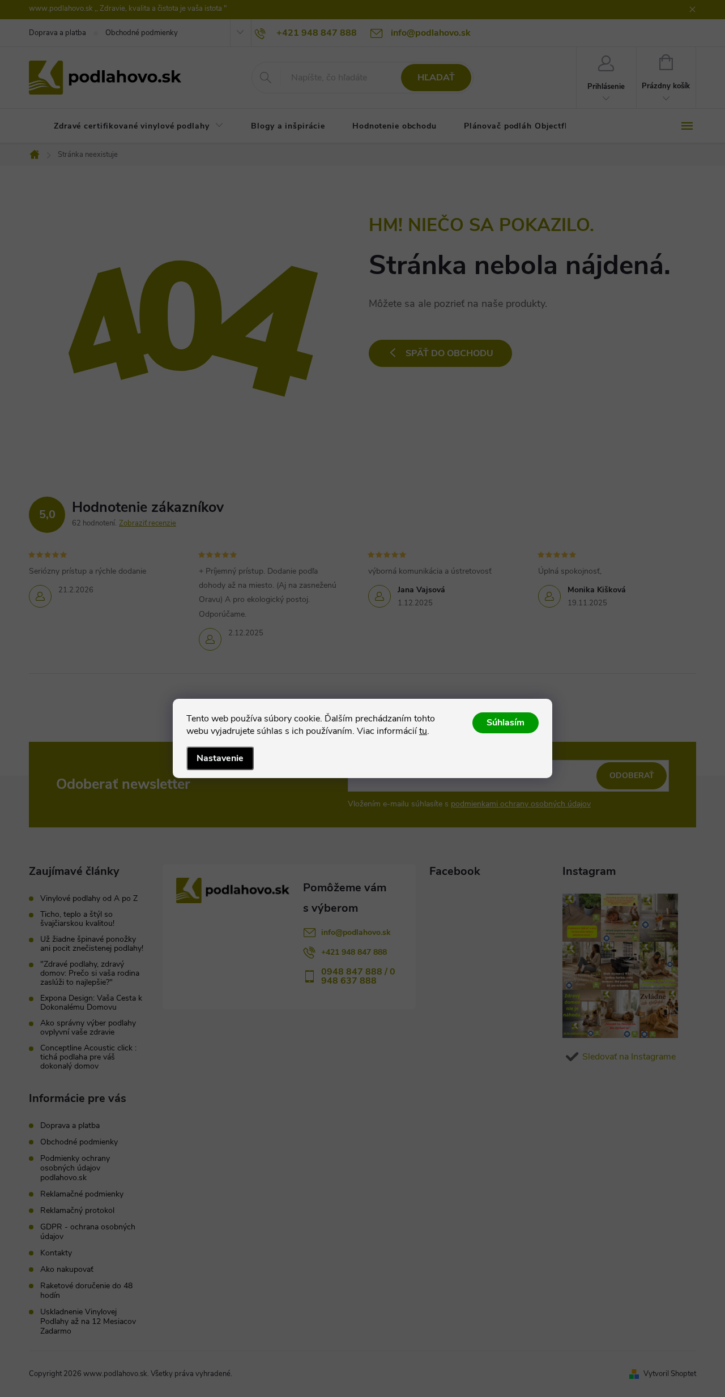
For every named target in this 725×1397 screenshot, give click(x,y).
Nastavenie (220, 758)
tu (423, 731)
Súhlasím (505, 722)
